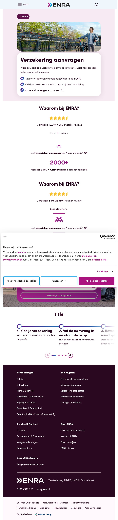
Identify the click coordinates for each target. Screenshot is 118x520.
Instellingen (103, 271)
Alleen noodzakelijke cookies (21, 281)
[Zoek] (97, 5)
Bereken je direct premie (59, 295)
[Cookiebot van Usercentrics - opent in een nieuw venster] (102, 237)
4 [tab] (65, 355)
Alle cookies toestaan (96, 281)
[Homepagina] (59, 5)
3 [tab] (62, 355)
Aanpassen (57, 281)
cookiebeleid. (99, 259)
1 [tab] (54, 355)
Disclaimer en (89, 256)
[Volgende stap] (70, 355)
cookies (22, 252)
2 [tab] (59, 355)
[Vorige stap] (48, 355)
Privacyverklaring (12, 259)
